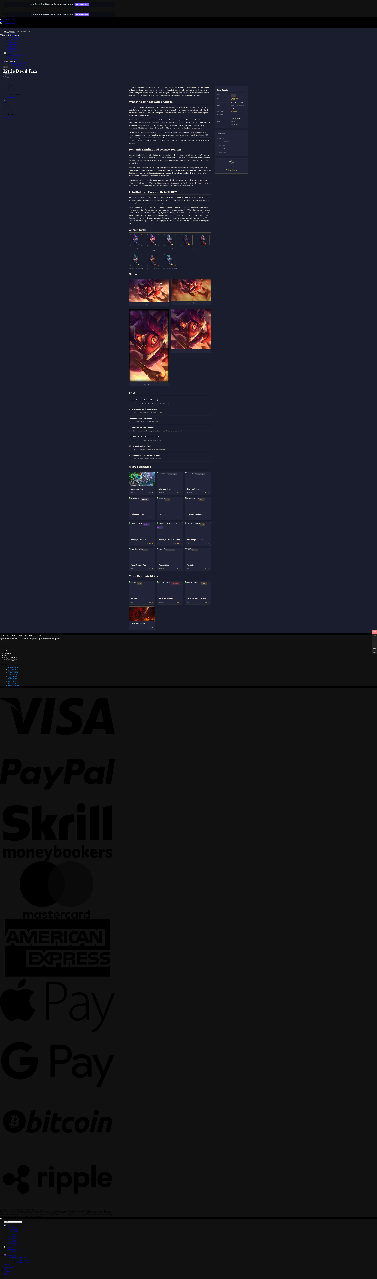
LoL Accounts (10, 1226)
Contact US (7, 1271)
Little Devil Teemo (138, 624)
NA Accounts (12, 669)
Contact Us (7, 653)
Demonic (234, 112)
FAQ (5, 652)
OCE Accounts (12, 674)
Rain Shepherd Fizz (195, 540)
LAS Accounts (12, 678)
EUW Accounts (13, 671)
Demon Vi (134, 598)
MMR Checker (8, 1267)
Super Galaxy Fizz (138, 565)
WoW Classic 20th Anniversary (17, 1257)
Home (5, 31)
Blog (5, 655)
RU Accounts (12, 683)
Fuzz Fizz (162, 514)
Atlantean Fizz (164, 489)
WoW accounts (10, 1255)
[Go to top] (1, 1218)
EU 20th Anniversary (18, 1259)
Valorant (8, 1247)
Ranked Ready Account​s (15, 1249)
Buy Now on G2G (82, 4)
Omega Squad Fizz (195, 514)
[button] (4, 101)
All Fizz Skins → (231, 170)
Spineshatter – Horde (22, 1262)
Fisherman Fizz (137, 514)
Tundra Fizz (163, 565)
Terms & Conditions (10, 657)
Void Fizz (190, 565)
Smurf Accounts (13, 667)
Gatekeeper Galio (166, 598)
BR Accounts (12, 681)
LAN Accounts (12, 676)
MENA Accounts (13, 685)
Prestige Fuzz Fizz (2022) (169, 540)
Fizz (18, 31)
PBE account (12, 1245)
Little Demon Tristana (196, 598)
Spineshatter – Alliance (23, 1260)
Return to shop (12, 97)
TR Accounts (12, 680)
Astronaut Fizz (136, 489)
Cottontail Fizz (193, 489)
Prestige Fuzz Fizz (138, 540)
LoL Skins (11, 31)
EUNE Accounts (13, 673)
